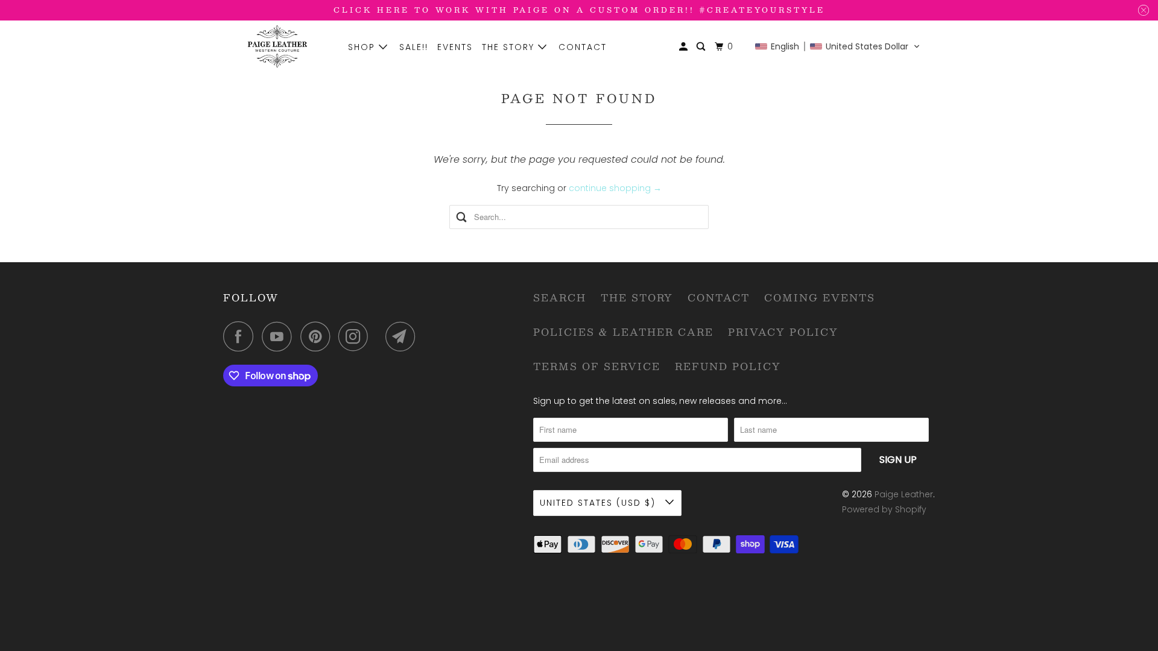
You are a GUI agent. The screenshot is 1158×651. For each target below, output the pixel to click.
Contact (582, 47)
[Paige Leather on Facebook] (241, 336)
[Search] (702, 46)
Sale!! (413, 47)
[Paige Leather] (277, 46)
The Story (510, 47)
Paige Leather (904, 494)
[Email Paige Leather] (403, 336)
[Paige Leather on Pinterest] (318, 336)
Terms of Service (596, 366)
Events (455, 47)
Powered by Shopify (884, 509)
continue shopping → (615, 188)
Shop (363, 47)
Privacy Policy (783, 331)
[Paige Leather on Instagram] (356, 336)
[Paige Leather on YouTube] (280, 336)
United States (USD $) (599, 503)
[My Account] (685, 46)
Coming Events (819, 297)
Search (559, 297)
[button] (837, 46)
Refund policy (728, 366)
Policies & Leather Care (623, 331)
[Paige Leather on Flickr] (380, 336)
